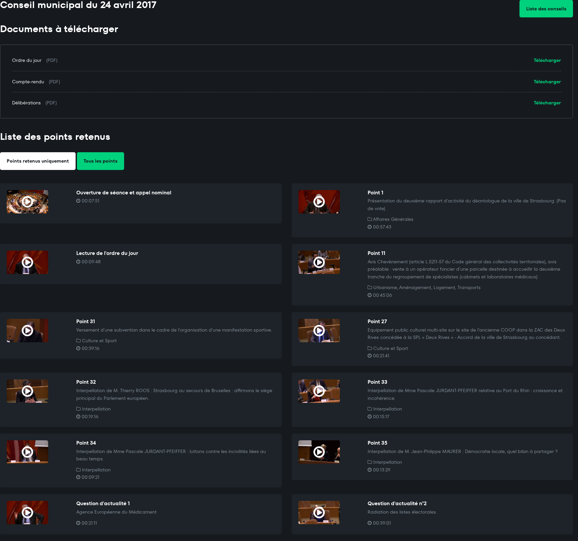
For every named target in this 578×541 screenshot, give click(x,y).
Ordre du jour (26, 60)
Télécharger (547, 60)
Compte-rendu (28, 81)
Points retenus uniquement (38, 161)
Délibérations (26, 102)
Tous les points (100, 161)
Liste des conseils (546, 8)
